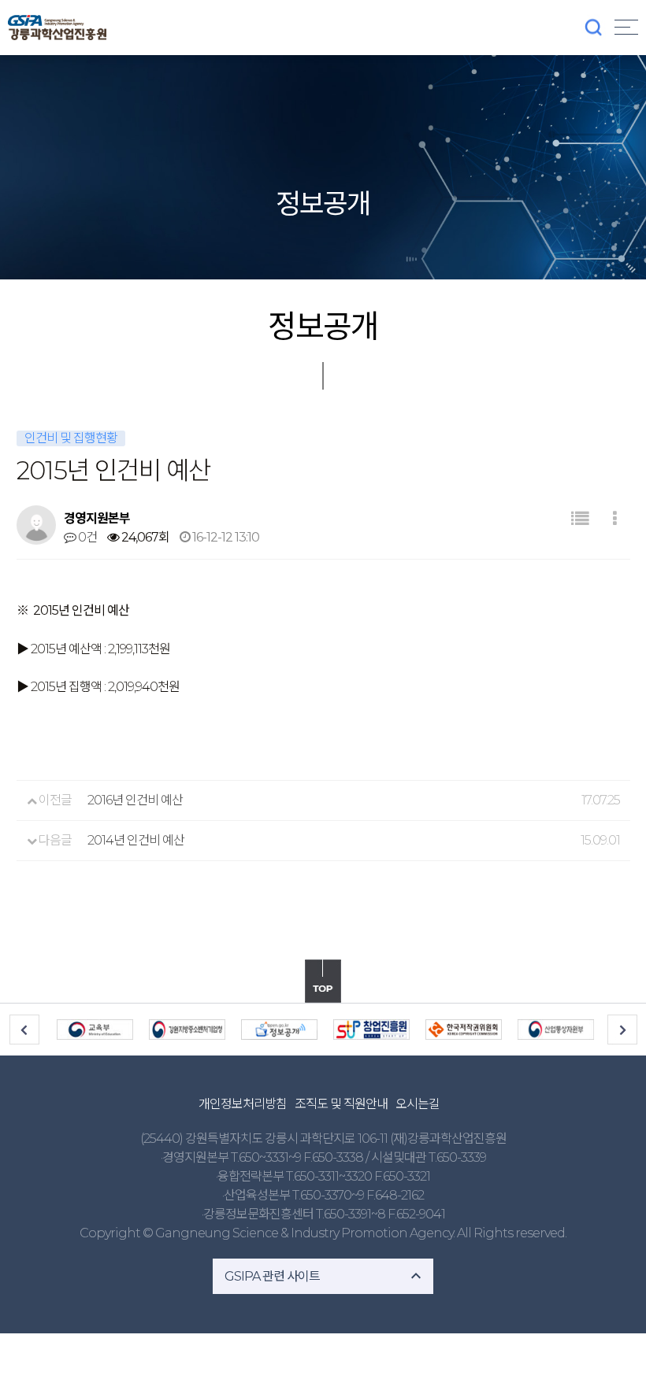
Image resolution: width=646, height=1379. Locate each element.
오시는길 (417, 1103)
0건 (86, 537)
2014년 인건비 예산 (135, 840)
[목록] (579, 519)
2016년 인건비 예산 (135, 800)
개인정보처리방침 (243, 1103)
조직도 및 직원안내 (341, 1103)
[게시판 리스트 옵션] (614, 519)
